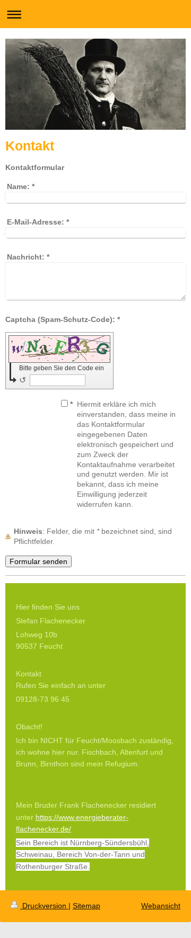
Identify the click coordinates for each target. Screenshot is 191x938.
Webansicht (160, 905)
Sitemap (86, 905)
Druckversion (44, 905)
